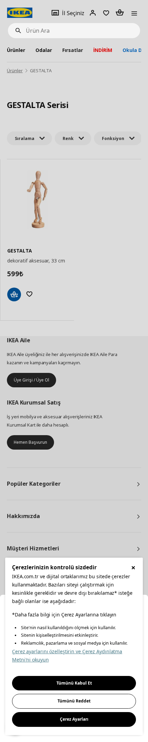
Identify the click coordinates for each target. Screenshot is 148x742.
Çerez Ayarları (74, 719)
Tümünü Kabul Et (74, 683)
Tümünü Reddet (74, 701)
